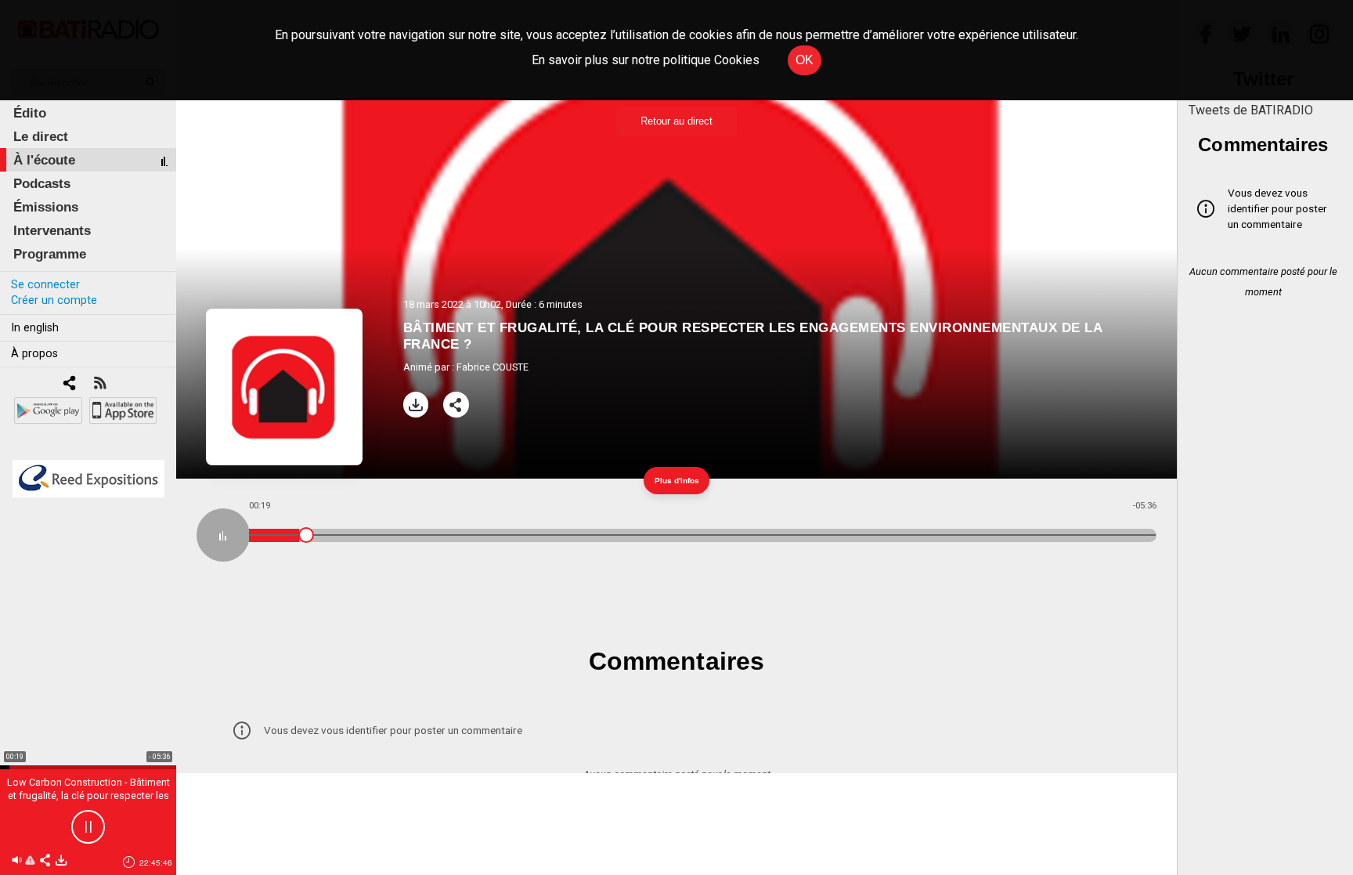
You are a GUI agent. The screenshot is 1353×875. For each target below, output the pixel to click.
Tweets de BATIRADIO (1251, 110)
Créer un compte (54, 300)
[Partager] (456, 405)
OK (805, 60)
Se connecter (45, 284)
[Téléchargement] (416, 405)
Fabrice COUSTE (492, 367)
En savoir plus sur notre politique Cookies (645, 59)
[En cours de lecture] (223, 535)
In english (35, 327)
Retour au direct (676, 121)
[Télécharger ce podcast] (61, 861)
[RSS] (100, 384)
